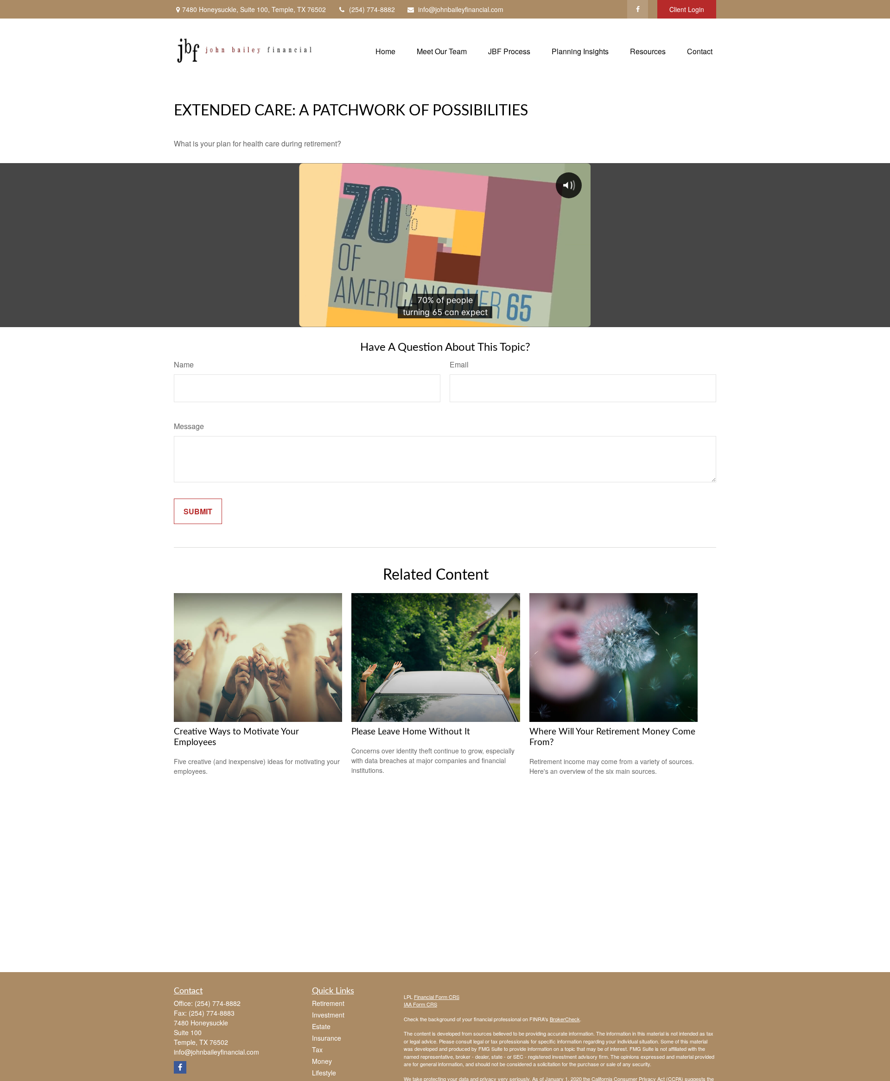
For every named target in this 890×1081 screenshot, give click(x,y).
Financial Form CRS (436, 996)
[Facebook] (637, 9)
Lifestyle (324, 1072)
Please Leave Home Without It (410, 731)
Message (189, 426)
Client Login (686, 9)
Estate (321, 1026)
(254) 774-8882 (372, 9)
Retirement (328, 1003)
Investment (328, 1014)
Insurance (326, 1038)
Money (322, 1061)
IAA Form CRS (420, 1004)
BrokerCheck (565, 1019)
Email (459, 364)
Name (184, 364)
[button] (385, 50)
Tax (317, 1049)
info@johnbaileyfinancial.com (460, 9)
